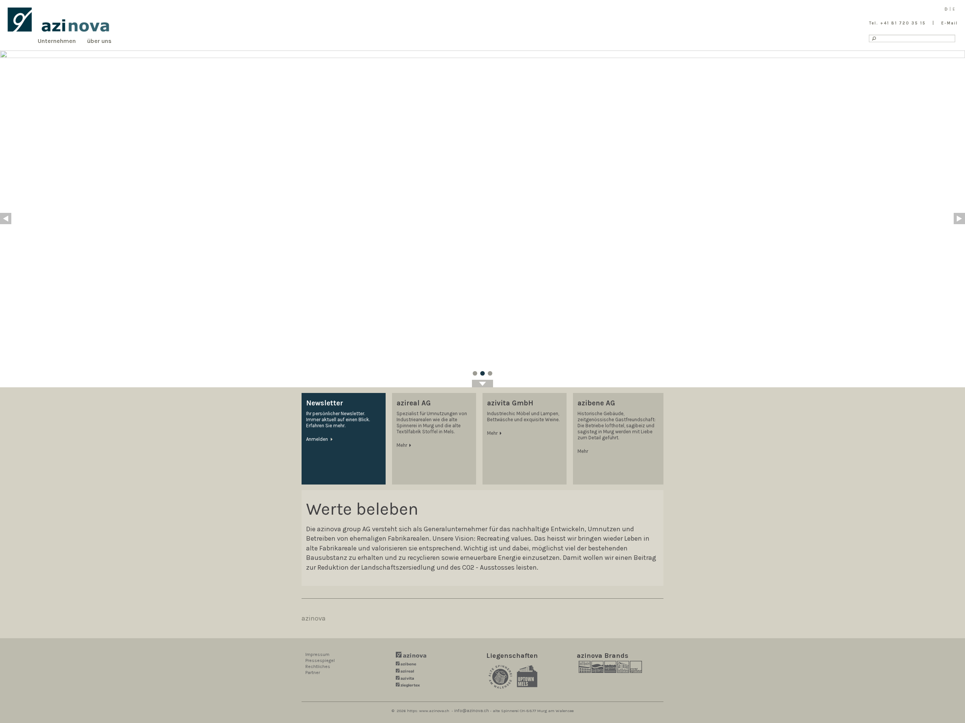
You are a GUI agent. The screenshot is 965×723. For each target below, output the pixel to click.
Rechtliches (317, 666)
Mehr (402, 445)
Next (959, 218)
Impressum (317, 654)
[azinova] (59, 20)
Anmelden (317, 439)
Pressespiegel (320, 660)
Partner (312, 672)
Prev (5, 218)
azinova (314, 618)
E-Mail (949, 23)
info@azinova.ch (471, 710)
